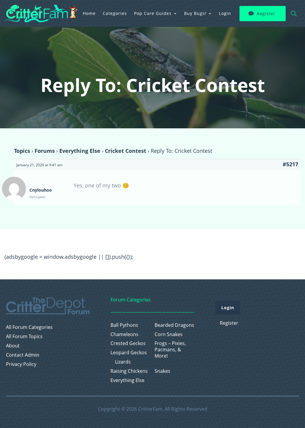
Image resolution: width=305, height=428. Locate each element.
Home (89, 13)
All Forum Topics (24, 336)
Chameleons (125, 334)
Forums (45, 150)
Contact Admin (22, 355)
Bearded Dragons (174, 325)
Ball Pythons (124, 325)
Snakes (162, 371)
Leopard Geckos (129, 353)
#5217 (290, 164)
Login (225, 13)
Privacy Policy (21, 364)
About (13, 346)
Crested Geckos (128, 343)
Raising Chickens (129, 371)
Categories (115, 13)
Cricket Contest (125, 150)
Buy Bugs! (195, 13)
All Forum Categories (29, 327)
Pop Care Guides (153, 13)
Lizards (123, 362)
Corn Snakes (169, 334)
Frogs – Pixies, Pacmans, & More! (170, 349)
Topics (22, 150)
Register (266, 13)
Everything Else (79, 150)
